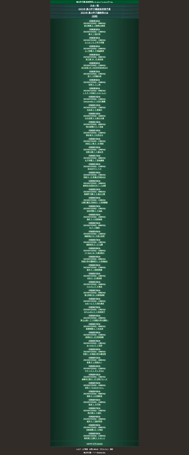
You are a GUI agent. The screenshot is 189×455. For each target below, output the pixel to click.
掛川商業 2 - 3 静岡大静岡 (94, 26)
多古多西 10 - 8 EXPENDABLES (94, 68)
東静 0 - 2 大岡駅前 (94, 396)
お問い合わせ (93, 449)
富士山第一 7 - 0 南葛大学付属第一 (95, 320)
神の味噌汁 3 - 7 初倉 (94, 127)
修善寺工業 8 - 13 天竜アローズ (94, 379)
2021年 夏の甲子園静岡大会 (94, 13)
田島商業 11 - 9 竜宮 (94, 430)
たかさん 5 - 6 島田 (94, 287)
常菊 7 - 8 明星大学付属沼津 (94, 354)
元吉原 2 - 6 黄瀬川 (94, 110)
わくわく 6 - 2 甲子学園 (94, 43)
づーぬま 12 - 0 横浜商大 (95, 253)
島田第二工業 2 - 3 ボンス (94, 438)
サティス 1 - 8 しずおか (94, 371)
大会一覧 (94, 5)
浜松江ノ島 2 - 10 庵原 (94, 144)
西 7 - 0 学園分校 (94, 76)
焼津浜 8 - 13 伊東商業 (94, 337)
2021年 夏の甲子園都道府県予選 (94, 9)
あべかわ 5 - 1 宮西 (94, 346)
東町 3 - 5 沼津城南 (94, 219)
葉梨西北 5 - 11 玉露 (94, 245)
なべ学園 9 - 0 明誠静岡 (94, 51)
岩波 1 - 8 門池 (94, 405)
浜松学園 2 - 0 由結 (94, 211)
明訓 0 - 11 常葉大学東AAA (95, 177)
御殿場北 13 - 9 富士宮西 (95, 236)
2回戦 (94, 16)
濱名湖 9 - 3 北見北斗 (94, 135)
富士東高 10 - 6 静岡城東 (95, 295)
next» (100, 444)
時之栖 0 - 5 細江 (94, 413)
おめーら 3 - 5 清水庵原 (94, 304)
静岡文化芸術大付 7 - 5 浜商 (94, 186)
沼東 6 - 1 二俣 (94, 85)
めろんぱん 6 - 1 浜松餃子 (94, 312)
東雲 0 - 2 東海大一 (94, 362)
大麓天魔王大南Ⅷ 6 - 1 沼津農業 (94, 202)
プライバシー (104, 449)
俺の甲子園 (87, 452)
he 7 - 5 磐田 (94, 228)
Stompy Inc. (101, 452)
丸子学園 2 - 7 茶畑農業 (94, 160)
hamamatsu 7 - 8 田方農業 (94, 101)
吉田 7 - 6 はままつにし (94, 388)
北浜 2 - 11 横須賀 (94, 278)
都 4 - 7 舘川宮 (94, 34)
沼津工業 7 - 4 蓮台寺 (94, 152)
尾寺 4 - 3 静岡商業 (94, 270)
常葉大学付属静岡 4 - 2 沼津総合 (94, 261)
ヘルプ (78, 449)
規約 (111, 449)
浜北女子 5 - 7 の (94, 169)
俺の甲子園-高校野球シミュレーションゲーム (94, 2)
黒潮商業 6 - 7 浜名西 (94, 329)
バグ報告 (85, 449)
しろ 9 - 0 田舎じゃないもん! (94, 93)
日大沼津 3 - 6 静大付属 (94, 118)
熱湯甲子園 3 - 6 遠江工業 (94, 194)
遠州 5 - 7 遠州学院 (94, 421)
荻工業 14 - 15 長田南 (94, 59)
